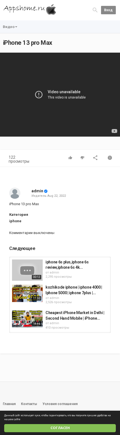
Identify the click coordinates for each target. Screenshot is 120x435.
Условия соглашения (60, 404)
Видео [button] (9, 27)
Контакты (29, 404)
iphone (15, 221)
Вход (108, 10)
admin (37, 191)
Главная (9, 404)
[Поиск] (95, 10)
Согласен (60, 427)
